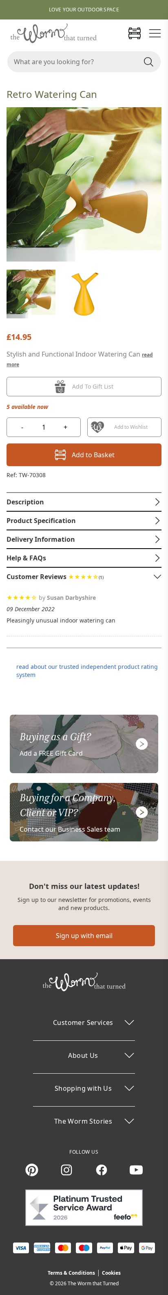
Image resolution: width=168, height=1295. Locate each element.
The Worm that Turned (93, 1283)
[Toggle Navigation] (155, 33)
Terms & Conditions (71, 1272)
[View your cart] (134, 33)
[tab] (84, 502)
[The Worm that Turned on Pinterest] (31, 1169)
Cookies (111, 1272)
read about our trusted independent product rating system (87, 671)
